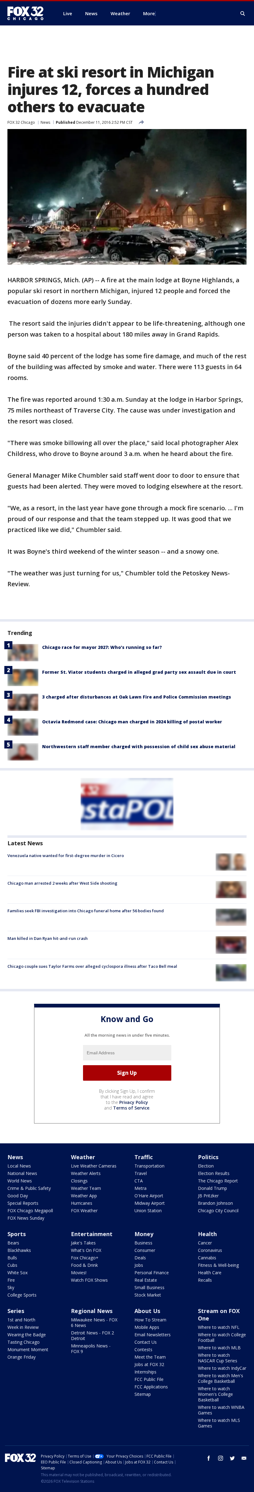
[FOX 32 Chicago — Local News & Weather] (27, 13)
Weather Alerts (86, 1173)
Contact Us (145, 1342)
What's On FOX (86, 1250)
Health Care (209, 1272)
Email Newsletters (152, 1335)
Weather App (84, 1196)
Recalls (205, 1280)
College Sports (22, 1295)
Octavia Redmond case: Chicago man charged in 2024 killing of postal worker (132, 722)
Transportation (149, 1166)
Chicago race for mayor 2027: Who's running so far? (102, 647)
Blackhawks (19, 1250)
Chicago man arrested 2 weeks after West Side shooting (62, 883)
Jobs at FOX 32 (149, 1364)
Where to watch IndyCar (222, 1368)
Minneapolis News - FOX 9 (91, 1348)
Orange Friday (21, 1357)
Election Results (214, 1173)
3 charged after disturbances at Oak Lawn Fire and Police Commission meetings (136, 697)
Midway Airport (149, 1203)
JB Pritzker (208, 1196)
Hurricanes (81, 1203)
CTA (138, 1181)
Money (143, 1234)
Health (207, 1234)
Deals (140, 1258)
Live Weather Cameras (93, 1166)
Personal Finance (151, 1272)
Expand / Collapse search (243, 14)
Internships (145, 1372)
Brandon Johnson (215, 1203)
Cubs (12, 1265)
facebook (209, 1458)
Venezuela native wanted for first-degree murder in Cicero (65, 855)
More (149, 13)
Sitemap (142, 1394)
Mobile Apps (146, 1327)
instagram (221, 1458)
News (45, 122)
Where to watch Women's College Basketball (215, 1394)
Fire (11, 1280)
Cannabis (207, 1258)
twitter (232, 1458)
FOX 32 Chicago (21, 122)
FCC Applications (151, 1387)
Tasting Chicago (23, 1342)
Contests (143, 1349)
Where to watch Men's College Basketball (220, 1378)
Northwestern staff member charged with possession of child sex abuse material (138, 746)
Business (143, 1243)
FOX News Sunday (25, 1218)
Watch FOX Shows (89, 1280)
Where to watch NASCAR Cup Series (217, 1358)
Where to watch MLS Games (219, 1423)
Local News (19, 1166)
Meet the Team (150, 1357)
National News (22, 1173)
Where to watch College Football (222, 1337)
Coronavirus (210, 1250)
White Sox (17, 1272)
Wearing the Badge (26, 1335)
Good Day (17, 1196)
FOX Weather (84, 1210)
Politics (208, 1157)
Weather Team (86, 1188)
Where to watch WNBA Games (221, 1410)
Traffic (143, 1157)
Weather (83, 1157)
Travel (140, 1173)
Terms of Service (131, 1108)
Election (206, 1166)
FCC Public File (149, 1379)
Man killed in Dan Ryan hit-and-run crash (47, 938)
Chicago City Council (218, 1210)
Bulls (12, 1258)
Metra (140, 1188)
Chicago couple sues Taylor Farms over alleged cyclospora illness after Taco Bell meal (92, 966)
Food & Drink (84, 1265)
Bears (13, 1243)
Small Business (149, 1287)
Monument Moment (27, 1349)
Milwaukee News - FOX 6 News (94, 1322)
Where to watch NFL (218, 1327)
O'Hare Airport (148, 1196)
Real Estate (145, 1280)
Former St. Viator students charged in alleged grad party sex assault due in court (139, 672)
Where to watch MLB (219, 1348)
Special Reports (22, 1203)
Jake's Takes (83, 1243)
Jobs (138, 1265)
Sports (16, 1234)
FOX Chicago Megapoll (30, 1210)
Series (15, 1311)
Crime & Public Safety (29, 1188)
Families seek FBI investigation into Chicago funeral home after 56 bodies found (85, 911)
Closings (79, 1181)
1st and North (21, 1320)
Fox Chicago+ (85, 1258)
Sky (10, 1287)
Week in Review (23, 1327)
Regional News (91, 1311)
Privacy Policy (133, 1102)
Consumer (144, 1250)
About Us (147, 1311)
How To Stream (150, 1320)
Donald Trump (212, 1188)
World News (19, 1181)
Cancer (205, 1243)
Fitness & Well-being (218, 1265)
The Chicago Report (218, 1181)
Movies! (78, 1272)
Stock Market (147, 1295)
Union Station (148, 1210)
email (244, 1458)
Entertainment (91, 1234)
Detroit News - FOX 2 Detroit (92, 1335)
